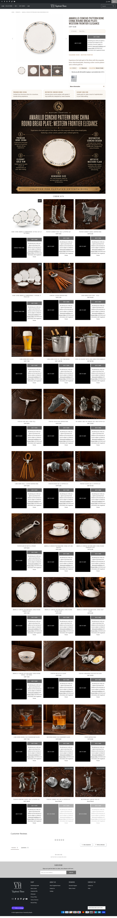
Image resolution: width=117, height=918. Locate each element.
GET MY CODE (58, 466)
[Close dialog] (81, 440)
